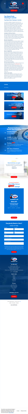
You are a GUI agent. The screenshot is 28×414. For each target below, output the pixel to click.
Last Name (15, 227)
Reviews (14, 277)
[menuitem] (10, 302)
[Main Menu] (4, 3)
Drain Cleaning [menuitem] (6, 87)
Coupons (14, 278)
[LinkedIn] (15, 271)
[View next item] (14, 174)
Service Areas (14, 279)
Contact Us (14, 280)
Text (10, 207)
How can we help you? (7, 241)
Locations (14, 296)
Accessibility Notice (14, 284)
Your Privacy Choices (17, 301)
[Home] (13, 3)
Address (5, 234)
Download (18, 207)
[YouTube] (16, 271)
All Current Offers (14, 217)
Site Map (14, 290)
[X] (12, 271)
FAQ (14, 289)
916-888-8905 (14, 264)
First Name (5, 227)
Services (14, 276)
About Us (14, 275)
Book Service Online (14, 10)
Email (14, 207)
